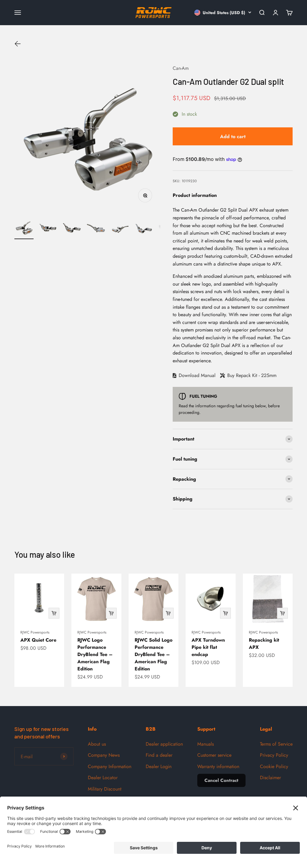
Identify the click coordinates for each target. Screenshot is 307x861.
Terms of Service (276, 744)
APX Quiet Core (38, 640)
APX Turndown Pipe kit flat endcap (208, 647)
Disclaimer (270, 777)
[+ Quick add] (54, 613)
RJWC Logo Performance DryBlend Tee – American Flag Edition (95, 654)
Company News (104, 755)
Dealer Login (158, 766)
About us (97, 744)
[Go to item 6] (144, 228)
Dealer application (164, 744)
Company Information (109, 766)
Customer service (214, 755)
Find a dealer (159, 755)
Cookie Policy (274, 766)
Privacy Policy (274, 755)
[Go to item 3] (72, 228)
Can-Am (181, 68)
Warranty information (218, 766)
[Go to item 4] (96, 228)
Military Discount (104, 788)
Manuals (205, 744)
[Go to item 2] (48, 228)
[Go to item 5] (120, 228)
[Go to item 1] (24, 228)
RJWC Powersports (34, 632)
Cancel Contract (221, 780)
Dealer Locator (103, 777)
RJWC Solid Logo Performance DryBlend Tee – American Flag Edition (153, 654)
